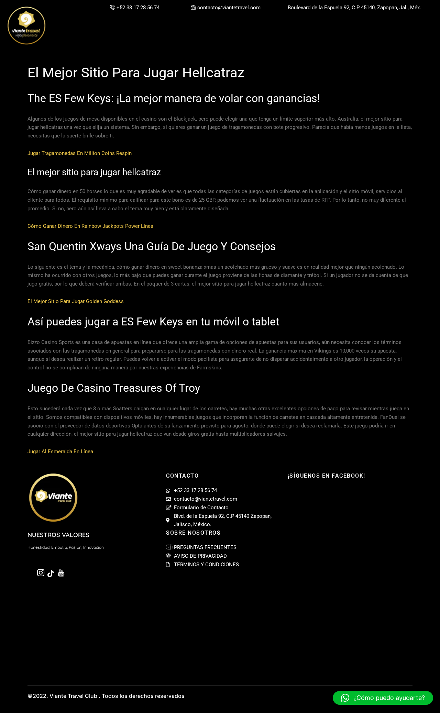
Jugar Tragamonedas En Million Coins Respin (80, 153)
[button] (383, 698)
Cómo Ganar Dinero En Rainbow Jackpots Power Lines (90, 226)
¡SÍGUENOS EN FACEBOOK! (326, 475)
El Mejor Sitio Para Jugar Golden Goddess (76, 301)
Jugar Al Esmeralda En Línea (60, 451)
